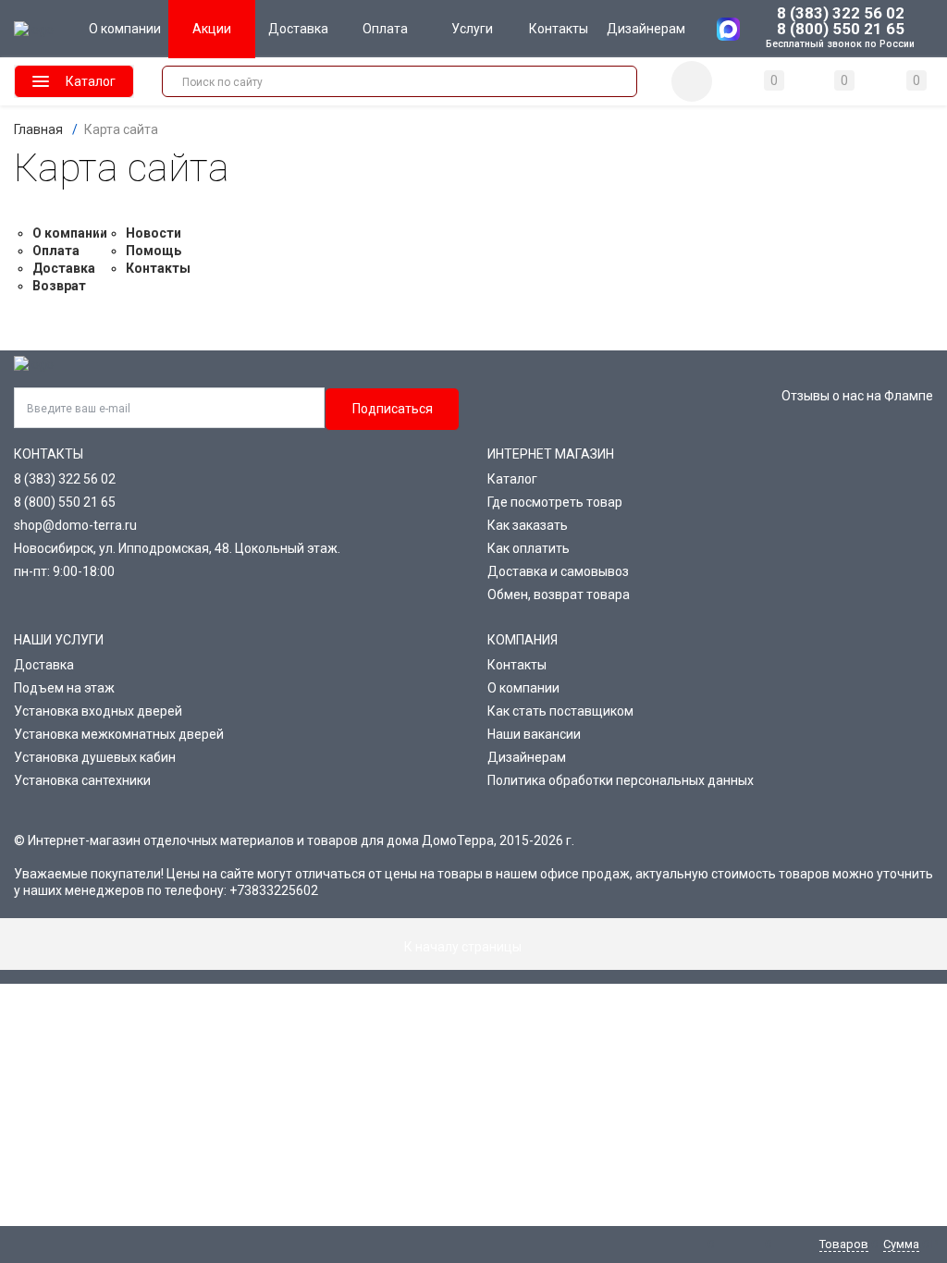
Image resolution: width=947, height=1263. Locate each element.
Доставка (63, 268)
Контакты (158, 268)
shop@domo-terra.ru (75, 525)
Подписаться (392, 408)
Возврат (59, 285)
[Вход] (691, 81)
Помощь (153, 250)
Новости (153, 233)
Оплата (56, 250)
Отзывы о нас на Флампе (857, 395)
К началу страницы (464, 946)
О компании (69, 233)
